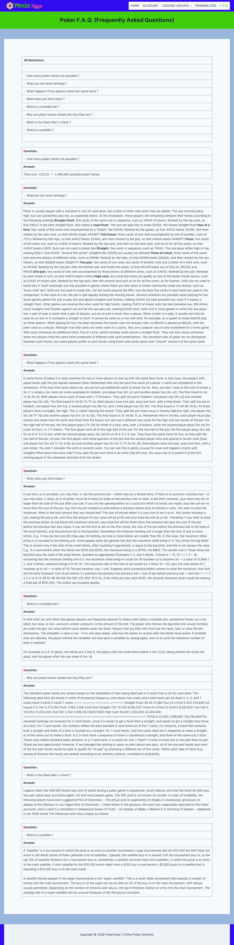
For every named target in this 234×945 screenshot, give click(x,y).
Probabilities (205, 5)
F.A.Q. (224, 5)
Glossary (150, 5)
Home (134, 5)
